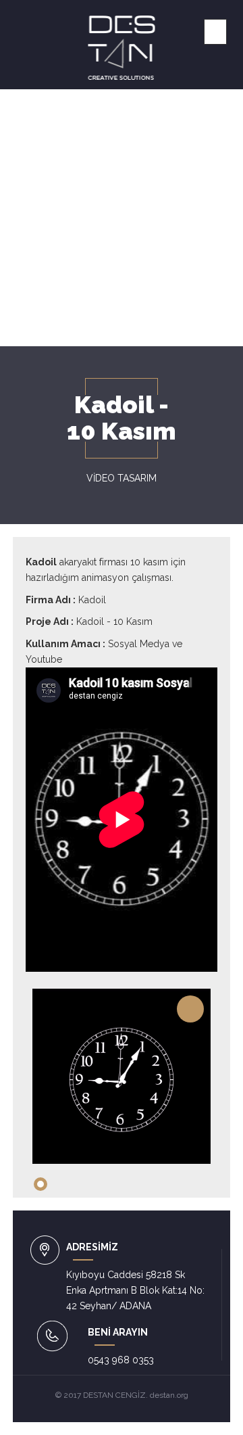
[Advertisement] (121, 217)
